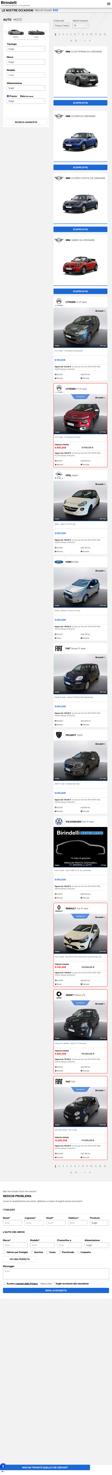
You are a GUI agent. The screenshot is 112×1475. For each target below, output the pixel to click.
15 (76, 40)
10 (91, 34)
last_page (90, 41)
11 (96, 34)
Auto (7, 19)
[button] (3, 1466)
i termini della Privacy (26, 1283)
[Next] (46, 32)
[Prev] (6, 32)
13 (105, 34)
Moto (18, 19)
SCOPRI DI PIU (80, 102)
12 (100, 34)
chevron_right (85, 41)
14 (71, 40)
